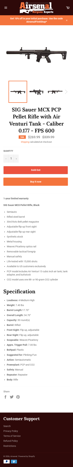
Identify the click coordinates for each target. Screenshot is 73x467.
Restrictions (9, 446)
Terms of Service (12, 436)
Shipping (25, 142)
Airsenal (13, 456)
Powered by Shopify (26, 456)
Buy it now (35, 181)
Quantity (8, 151)
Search (7, 426)
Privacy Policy (10, 431)
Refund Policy (10, 441)
